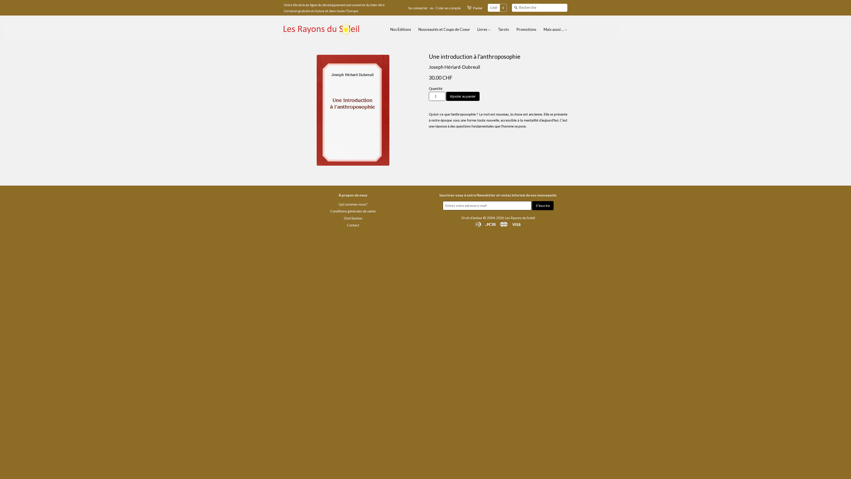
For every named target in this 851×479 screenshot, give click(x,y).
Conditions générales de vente (353, 211)
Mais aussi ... (554, 29)
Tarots (503, 29)
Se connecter (418, 8)
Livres (482, 29)
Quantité (435, 88)
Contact (353, 225)
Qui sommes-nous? (353, 204)
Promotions (526, 29)
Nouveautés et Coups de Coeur (444, 29)
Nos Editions (400, 29)
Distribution (353, 218)
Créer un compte (448, 8)
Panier (478, 8)
